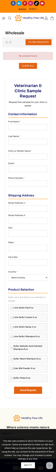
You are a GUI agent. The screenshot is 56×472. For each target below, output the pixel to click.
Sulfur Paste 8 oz (21, 378)
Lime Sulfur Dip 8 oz (23, 308)
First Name (14, 122)
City (11, 228)
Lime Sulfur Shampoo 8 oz (26, 336)
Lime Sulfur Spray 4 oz (24, 327)
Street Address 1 (17, 203)
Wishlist (22, 9)
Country (13, 272)
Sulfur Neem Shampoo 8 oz (27, 359)
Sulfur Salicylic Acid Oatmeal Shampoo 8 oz (27, 347)
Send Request (28, 390)
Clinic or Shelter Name (20, 151)
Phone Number (16, 178)
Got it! (28, 465)
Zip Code (13, 257)
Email (11, 163)
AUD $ (32, 9)
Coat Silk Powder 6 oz (24, 368)
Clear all (28, 66)
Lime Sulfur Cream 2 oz (25, 317)
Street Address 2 (16, 215)
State (11, 242)
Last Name (14, 136)
